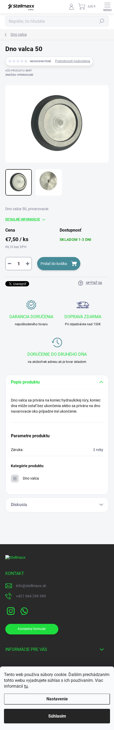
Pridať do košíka (54, 264)
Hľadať (102, 21)
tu (26, 686)
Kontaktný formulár (32, 629)
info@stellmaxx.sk (31, 586)
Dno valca (31, 478)
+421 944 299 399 (31, 596)
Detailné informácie (22, 219)
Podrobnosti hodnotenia (72, 61)
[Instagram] (10, 610)
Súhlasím (57, 716)
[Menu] (107, 6)
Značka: (19, 74)
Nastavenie (57, 698)
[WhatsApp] (23, 610)
